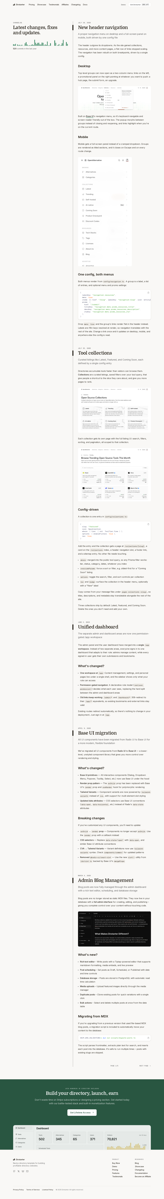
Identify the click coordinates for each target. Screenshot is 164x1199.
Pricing (32, 4)
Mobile (83, 137)
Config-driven (88, 509)
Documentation (141, 1173)
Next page (144, 1066)
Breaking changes (91, 818)
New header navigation (103, 27)
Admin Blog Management (105, 880)
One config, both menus (96, 274)
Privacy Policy (18, 1190)
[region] (114, 305)
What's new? (88, 955)
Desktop (84, 66)
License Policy (47, 1190)
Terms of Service (33, 1190)
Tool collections (95, 353)
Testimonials (54, 4)
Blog (137, 1163)
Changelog (75, 4)
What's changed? (91, 666)
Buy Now (116, 1163)
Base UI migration (97, 733)
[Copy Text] (148, 292)
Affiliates (65, 4)
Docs (85, 4)
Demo (114, 1166)
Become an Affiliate (143, 1176)
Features (115, 1173)
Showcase (41, 4)
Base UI (89, 116)
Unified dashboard (98, 627)
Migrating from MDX (93, 1016)
